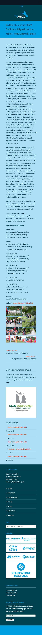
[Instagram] (22, 6)
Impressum (11, 515)
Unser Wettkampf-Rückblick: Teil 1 (17, 456)
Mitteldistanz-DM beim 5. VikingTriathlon (19, 449)
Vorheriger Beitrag (11, 350)
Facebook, (15, 482)
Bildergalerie (29, 303)
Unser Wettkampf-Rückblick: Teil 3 (17, 434)
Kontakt (10, 488)
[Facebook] (20, 6)
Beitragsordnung (12, 497)
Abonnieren (10, 619)
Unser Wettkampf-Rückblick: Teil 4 (17, 427)
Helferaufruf (11, 493)
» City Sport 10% (10, 595)
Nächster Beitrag (31, 356)
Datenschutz (11, 510)
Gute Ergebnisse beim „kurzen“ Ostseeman (17, 353)
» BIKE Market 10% (11, 593)
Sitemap (10, 506)
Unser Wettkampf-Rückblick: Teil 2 (17, 442)
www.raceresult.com (18, 303)
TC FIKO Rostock (21, 15)
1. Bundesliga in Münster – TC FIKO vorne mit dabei (23, 359)
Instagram (21, 482)
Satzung (10, 502)
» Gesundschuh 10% (11, 590)
